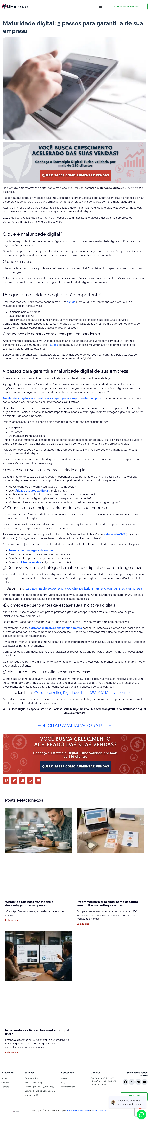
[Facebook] (125, 1082)
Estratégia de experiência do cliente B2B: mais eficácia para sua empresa (84, 588)
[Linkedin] (138, 1082)
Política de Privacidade (78, 1110)
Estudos (53, 344)
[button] (100, 6)
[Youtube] (145, 1082)
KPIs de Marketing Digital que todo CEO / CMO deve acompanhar (86, 692)
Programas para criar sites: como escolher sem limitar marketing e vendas (107, 903)
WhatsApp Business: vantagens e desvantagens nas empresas (29, 903)
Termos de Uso (98, 1110)
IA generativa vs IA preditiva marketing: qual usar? (37, 1032)
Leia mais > (11, 920)
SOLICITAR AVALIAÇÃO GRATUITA (75, 725)
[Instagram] (132, 1082)
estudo (71, 301)
